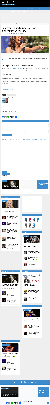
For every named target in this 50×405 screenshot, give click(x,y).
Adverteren (23, 11)
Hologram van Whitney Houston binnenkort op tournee (30, 23)
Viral (43, 173)
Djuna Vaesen (10, 33)
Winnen (18, 11)
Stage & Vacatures (11, 11)
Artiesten (30, 11)
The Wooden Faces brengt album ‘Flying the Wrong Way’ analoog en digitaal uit (34, 291)
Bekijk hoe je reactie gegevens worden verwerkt (36, 139)
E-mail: (27, 129)
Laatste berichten (12, 95)
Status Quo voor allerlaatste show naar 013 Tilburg (9, 395)
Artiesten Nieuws (11, 212)
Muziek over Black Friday (33, 263)
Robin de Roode (32, 287)
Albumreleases (19, 173)
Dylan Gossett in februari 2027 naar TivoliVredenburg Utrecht (12, 223)
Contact (30, 401)
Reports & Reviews (11, 9)
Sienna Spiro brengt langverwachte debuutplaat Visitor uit (34, 326)
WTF (32, 9)
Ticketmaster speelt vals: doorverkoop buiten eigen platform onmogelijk (12, 300)
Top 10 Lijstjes (38, 9)
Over (4, 95)
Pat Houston (17, 172)
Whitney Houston (17, 68)
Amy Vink (3, 393)
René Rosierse (32, 294)
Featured (28, 173)
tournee (21, 172)
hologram (12, 172)
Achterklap (27, 9)
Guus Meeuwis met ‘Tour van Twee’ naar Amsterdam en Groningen (12, 293)
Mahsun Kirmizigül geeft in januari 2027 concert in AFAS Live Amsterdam (12, 245)
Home (11, 23)
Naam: (3, 129)
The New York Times (8, 89)
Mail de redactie (12, 111)
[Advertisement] (25, 157)
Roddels (40, 173)
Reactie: (3, 123)
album (9, 172)
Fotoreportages (20, 9)
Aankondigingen (16, 23)
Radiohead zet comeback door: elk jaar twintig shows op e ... (10, 187)
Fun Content (33, 173)
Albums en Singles (27, 275)
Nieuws (37, 173)
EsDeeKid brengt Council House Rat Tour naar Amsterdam (12, 238)
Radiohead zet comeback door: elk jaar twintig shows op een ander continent (10, 286)
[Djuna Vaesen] (5, 102)
